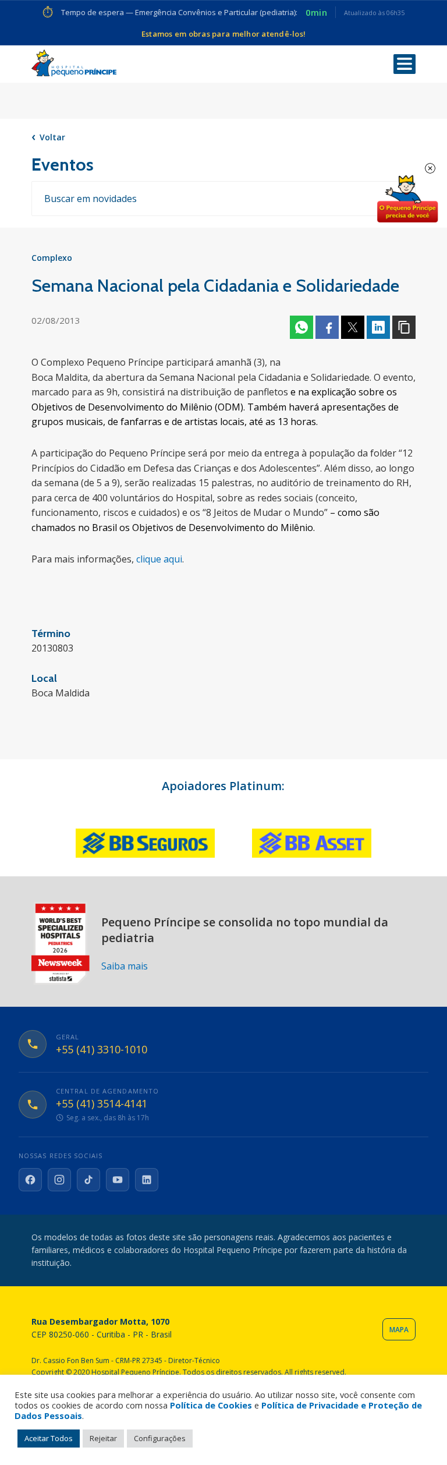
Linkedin (378, 327)
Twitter (352, 327)
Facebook (327, 327)
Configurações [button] (160, 1438)
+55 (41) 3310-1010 (101, 1049)
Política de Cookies (211, 1405)
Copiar (404, 327)
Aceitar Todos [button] (48, 1438)
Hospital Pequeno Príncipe (73, 63)
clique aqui (159, 559)
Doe (407, 199)
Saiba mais (124, 966)
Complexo (51, 257)
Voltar (52, 137)
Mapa (399, 1330)
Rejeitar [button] (103, 1438)
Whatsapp (301, 327)
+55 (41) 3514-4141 (101, 1104)
